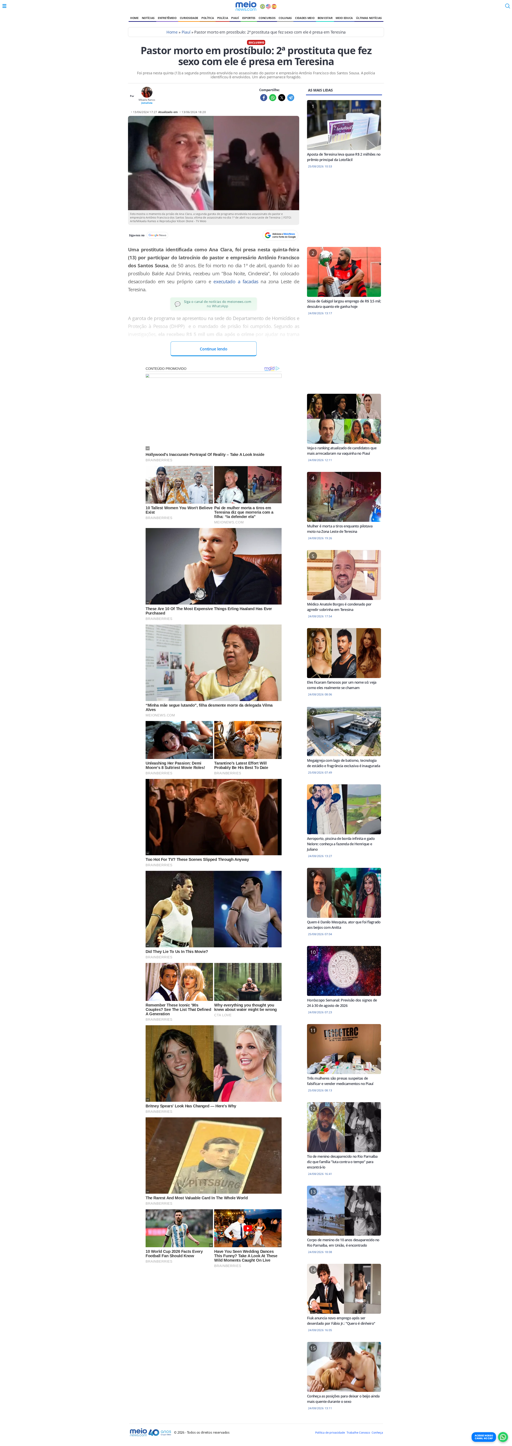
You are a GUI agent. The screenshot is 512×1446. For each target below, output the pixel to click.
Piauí (235, 18)
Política (207, 18)
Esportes (248, 18)
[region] (344, 210)
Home (134, 18)
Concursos (267, 18)
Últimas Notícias (369, 18)
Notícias (148, 18)
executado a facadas (235, 281)
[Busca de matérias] (507, 7)
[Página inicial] (246, 6)
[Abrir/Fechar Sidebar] (4, 6)
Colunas (285, 18)
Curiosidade (189, 18)
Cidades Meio (304, 18)
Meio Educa (344, 18)
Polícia (222, 18)
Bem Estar (325, 18)
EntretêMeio (167, 18)
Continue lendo (213, 349)
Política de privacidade (330, 1432)
